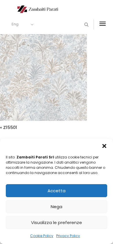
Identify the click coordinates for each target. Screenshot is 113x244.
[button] (104, 146)
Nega (56, 207)
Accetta (56, 191)
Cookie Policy (41, 235)
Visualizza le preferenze (56, 222)
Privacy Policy (68, 235)
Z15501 (10, 127)
